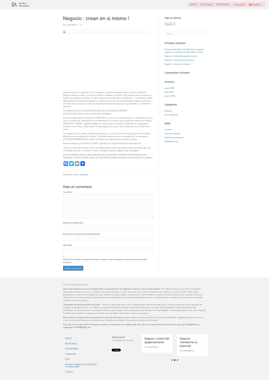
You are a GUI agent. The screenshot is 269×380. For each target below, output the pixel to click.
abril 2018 (169, 92)
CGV (67, 359)
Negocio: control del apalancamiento (181, 56)
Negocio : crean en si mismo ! (178, 64)
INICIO (193, 4)
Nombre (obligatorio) (73, 223)
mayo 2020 (170, 88)
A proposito (239, 4)
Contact (69, 372)
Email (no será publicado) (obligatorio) (81, 234)
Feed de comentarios (174, 137)
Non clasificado (82, 174)
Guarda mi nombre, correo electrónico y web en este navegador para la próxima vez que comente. (105, 260)
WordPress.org (171, 141)
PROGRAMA (223, 4)
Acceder (168, 129)
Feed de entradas (172, 133)
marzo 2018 (170, 96)
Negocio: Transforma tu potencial (179, 60)
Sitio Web (67, 245)
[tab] (108, 125)
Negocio (168, 111)
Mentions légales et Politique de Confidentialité (81, 365)
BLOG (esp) (206, 4)
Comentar (67, 192)
